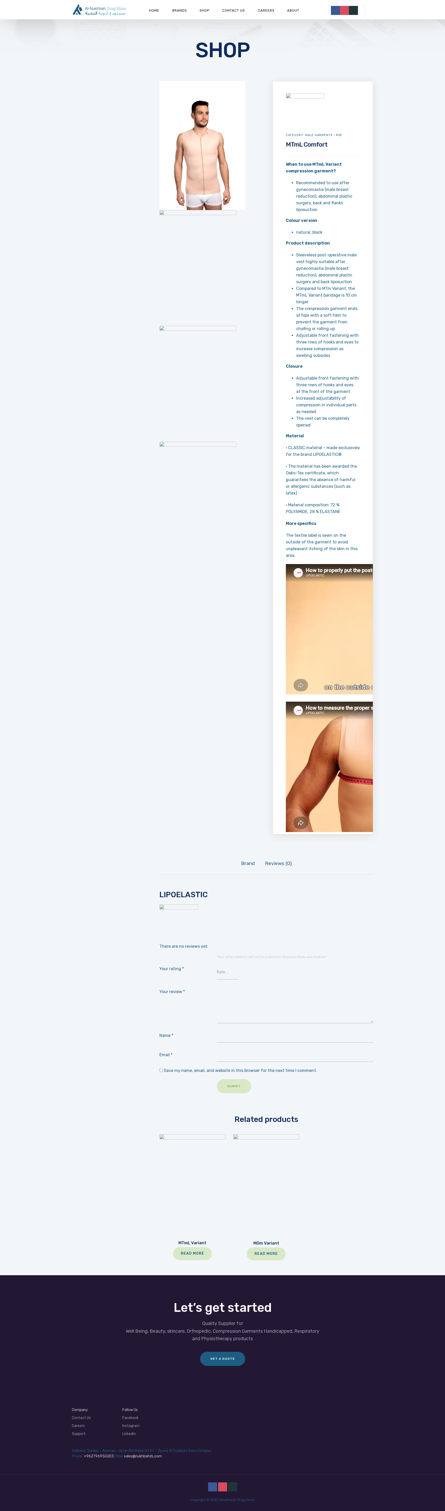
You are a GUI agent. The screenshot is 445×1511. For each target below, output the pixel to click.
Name (166, 1035)
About (293, 10)
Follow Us (130, 1410)
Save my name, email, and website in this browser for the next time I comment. (240, 1070)
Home (154, 10)
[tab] (248, 863)
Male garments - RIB (323, 135)
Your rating (171, 968)
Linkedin (129, 1434)
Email (166, 1054)
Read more (192, 1253)
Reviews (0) (278, 863)
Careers (266, 10)
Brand (248, 863)
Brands (179, 10)
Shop (205, 10)
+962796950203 (99, 1456)
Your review (172, 991)
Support (78, 1434)
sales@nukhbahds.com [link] (143, 1456)
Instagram (131, 1426)
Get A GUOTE (222, 1359)
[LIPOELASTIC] (305, 96)
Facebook (130, 1418)
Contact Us (233, 10)
